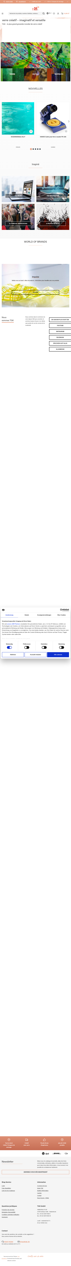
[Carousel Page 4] (37, 149)
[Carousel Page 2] (33, 149)
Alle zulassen (58, 654)
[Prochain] (69, 121)
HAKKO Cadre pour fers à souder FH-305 (53, 137)
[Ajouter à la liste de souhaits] (31, 131)
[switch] (26, 647)
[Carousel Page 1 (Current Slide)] (31, 149)
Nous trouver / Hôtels (43, 1198)
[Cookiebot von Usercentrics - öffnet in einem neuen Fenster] (61, 610)
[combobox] (25, 13)
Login (3, 1186)
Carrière (39, 1193)
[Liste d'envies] (54, 13)
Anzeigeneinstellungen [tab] (44, 615)
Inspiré (35, 292)
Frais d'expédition (6, 1188)
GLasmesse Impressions (18, 223)
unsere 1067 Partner (13, 624)
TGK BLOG (18, 196)
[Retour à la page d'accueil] (35, 8)
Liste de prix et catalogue (8, 1190)
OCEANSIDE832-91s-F (18, 137)
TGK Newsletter (53, 196)
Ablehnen (13, 654)
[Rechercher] (44, 13)
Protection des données (8, 1210)
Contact (39, 1195)
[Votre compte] (58, 13)
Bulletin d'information (42, 1190)
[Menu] (2, 13)
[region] (35, 126)
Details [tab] (27, 615)
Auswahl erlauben (35, 654)
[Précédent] (2, 121)
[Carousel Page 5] (40, 149)
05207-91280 (9, 1)
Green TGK (40, 1188)
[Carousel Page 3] (35, 149)
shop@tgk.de (22, 1)
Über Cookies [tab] (61, 615)
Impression (5, 1217)
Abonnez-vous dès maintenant (35, 1172)
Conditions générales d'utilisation (10, 1214)
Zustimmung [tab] (9, 615)
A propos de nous (53, 223)
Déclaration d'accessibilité (8, 1212)
